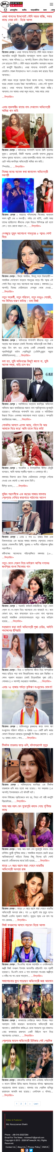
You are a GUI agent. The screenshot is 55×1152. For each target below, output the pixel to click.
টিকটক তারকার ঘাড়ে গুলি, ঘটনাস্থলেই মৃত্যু (25, 745)
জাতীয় (24, 9)
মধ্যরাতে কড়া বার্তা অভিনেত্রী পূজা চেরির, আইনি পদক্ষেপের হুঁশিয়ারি (27, 628)
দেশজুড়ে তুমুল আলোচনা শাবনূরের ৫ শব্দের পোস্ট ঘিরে (26, 235)
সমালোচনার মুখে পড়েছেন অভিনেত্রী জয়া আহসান (27, 980)
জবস (45, 9)
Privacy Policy (34, 1146)
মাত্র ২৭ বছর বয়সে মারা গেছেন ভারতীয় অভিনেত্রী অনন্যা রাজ (23, 867)
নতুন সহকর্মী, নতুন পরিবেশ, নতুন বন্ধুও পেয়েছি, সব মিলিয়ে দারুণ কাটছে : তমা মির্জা (27, 299)
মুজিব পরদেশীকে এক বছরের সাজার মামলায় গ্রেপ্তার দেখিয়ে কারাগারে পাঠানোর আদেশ (24, 495)
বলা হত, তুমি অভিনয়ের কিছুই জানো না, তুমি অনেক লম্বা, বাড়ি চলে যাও (25, 363)
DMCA (45, 1146)
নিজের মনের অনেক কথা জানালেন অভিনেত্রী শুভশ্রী (25, 173)
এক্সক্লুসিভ (13, 9)
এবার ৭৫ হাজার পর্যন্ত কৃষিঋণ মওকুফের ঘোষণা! (27, 686)
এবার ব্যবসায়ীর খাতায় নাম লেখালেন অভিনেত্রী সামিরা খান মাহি (26, 108)
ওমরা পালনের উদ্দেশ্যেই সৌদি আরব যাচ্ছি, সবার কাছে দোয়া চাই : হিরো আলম (27, 18)
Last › (36, 1103)
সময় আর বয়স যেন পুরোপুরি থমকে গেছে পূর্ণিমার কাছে (26, 808)
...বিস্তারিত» (8, 96)
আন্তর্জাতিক (35, 9)
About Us (21, 1146)
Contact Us (10, 1146)
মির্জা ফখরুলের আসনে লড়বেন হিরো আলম (23, 924)
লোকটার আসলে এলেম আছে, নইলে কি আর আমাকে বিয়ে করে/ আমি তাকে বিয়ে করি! (24, 426)
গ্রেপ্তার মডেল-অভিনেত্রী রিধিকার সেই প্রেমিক (27, 1040)
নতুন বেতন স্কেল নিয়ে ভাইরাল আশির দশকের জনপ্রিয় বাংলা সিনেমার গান (25, 565)
